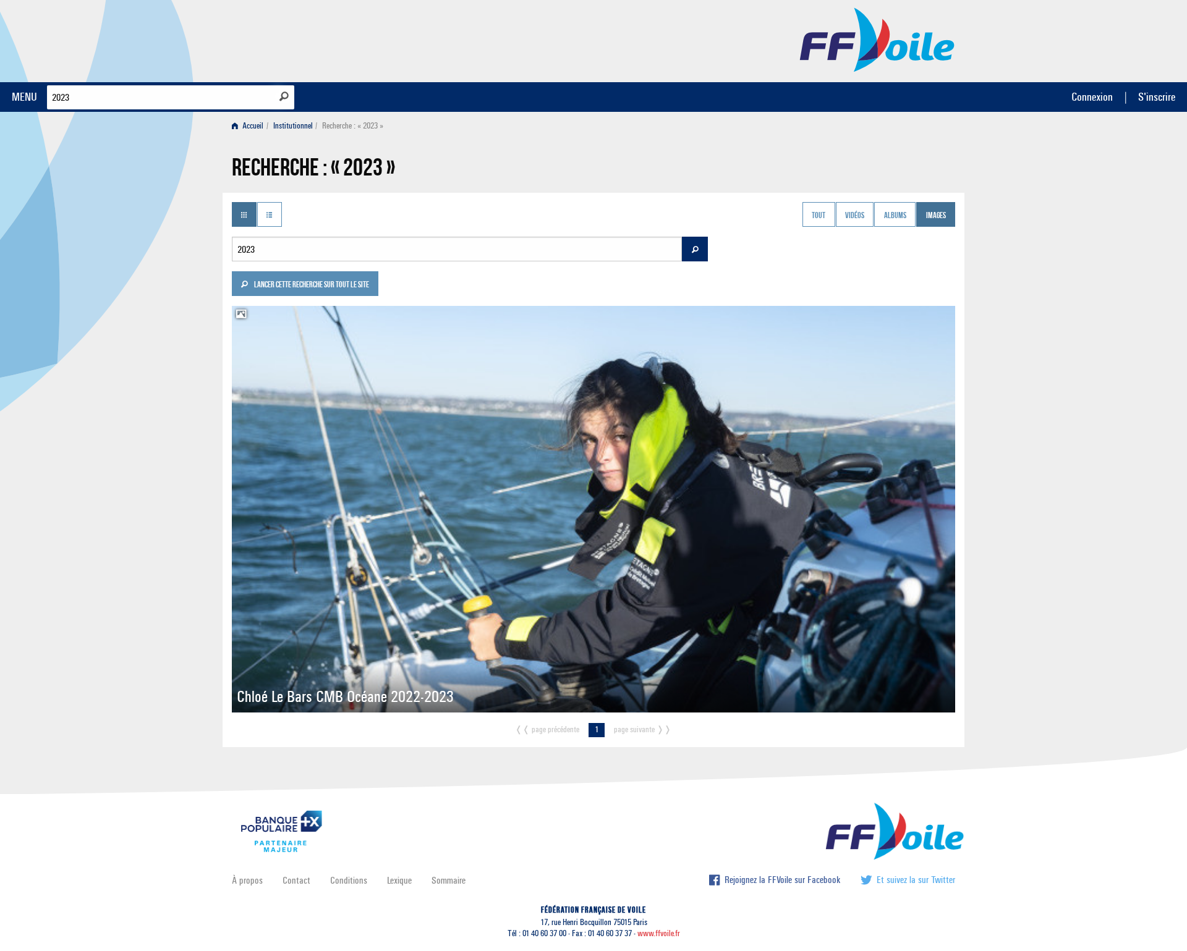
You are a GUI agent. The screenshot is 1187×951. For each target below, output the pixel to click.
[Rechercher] (284, 96)
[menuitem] (250, 125)
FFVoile (877, 39)
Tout (818, 215)
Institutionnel (293, 125)
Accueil (251, 125)
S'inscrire (1156, 97)
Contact (296, 880)
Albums (895, 215)
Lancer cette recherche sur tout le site (311, 285)
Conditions (348, 880)
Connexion (1092, 97)
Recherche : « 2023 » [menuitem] (352, 125)
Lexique (399, 880)
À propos (247, 880)
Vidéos (854, 215)
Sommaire (449, 880)
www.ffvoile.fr (658, 933)
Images (936, 215)
